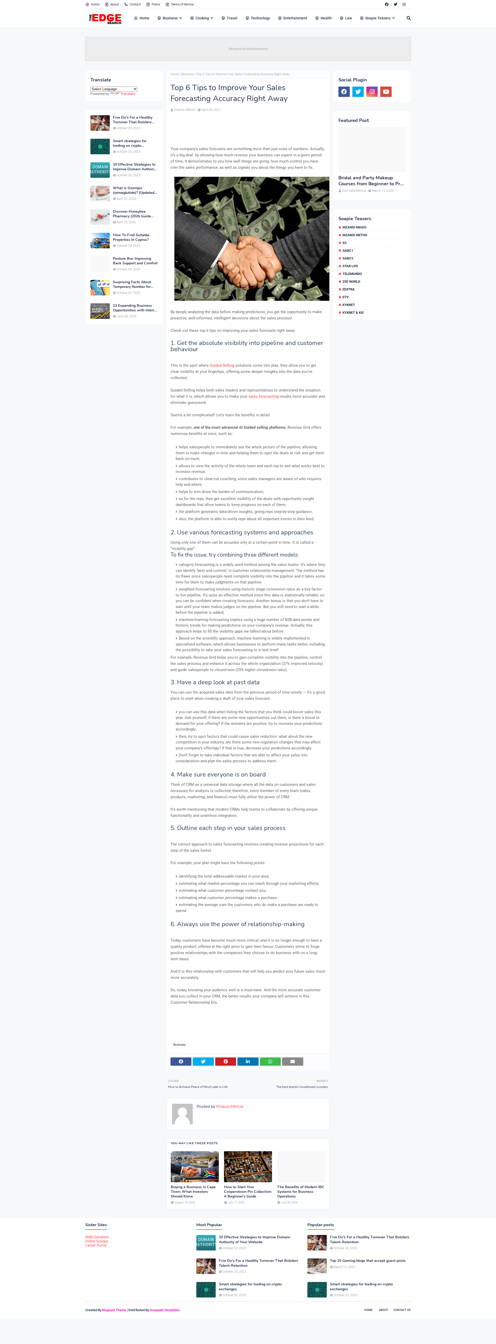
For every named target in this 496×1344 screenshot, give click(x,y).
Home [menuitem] (144, 18)
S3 (344, 243)
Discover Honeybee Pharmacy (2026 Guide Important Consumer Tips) (135, 214)
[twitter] (395, 4)
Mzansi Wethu (355, 235)
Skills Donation (97, 1237)
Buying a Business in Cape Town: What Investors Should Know (193, 1192)
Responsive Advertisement (248, 49)
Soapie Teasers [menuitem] (378, 18)
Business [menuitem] (170, 18)
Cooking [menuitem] (202, 18)
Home (95, 4)
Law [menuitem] (348, 18)
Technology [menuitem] (260, 18)
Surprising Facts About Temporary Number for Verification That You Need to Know (132, 284)
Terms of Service (182, 4)
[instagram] (404, 4)
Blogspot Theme (114, 1310)
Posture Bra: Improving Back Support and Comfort (135, 261)
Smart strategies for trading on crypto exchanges (129, 143)
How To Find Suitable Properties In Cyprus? (131, 237)
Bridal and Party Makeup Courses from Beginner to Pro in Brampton (370, 181)
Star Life (350, 266)
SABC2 (348, 258)
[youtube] (386, 92)
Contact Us (402, 1310)
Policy (156, 4)
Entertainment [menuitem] (295, 18)
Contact (135, 4)
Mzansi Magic (355, 227)
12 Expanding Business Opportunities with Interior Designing (135, 308)
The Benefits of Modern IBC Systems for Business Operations (300, 1192)
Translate (127, 94)
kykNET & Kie (353, 312)
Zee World (351, 281)
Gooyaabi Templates (165, 1310)
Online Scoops (96, 1241)
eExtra (349, 289)
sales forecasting (263, 396)
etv (346, 297)
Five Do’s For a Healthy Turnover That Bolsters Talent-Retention (132, 120)
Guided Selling (222, 365)
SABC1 (348, 250)
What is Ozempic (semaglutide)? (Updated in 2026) (133, 190)
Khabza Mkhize (184, 110)
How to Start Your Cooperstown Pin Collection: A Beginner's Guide (248, 1192)
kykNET (349, 305)
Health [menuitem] (326, 18)
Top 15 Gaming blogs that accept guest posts (368, 1260)
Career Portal (95, 1245)
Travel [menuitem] (232, 18)
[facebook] (387, 4)
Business (188, 74)
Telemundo (352, 274)
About (114, 4)
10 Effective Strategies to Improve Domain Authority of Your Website (135, 167)
